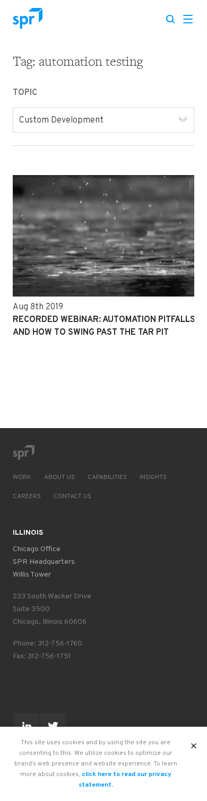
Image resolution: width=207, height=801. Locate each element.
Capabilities (107, 477)
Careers (27, 496)
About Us (59, 477)
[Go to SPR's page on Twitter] (53, 726)
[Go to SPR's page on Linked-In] (26, 726)
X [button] (194, 743)
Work (22, 477)
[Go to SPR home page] (23, 452)
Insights (153, 477)
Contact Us (72, 496)
